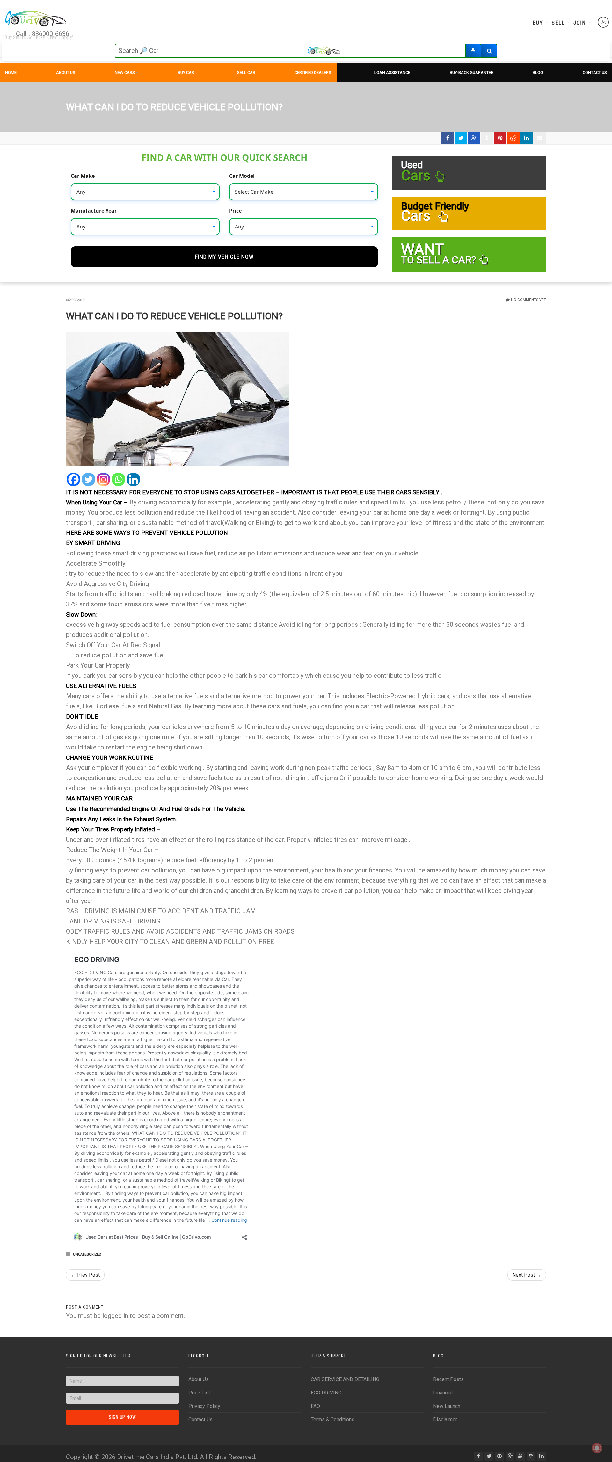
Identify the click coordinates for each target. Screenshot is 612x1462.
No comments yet (528, 300)
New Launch (446, 1406)
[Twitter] (88, 479)
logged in (115, 1316)
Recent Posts (448, 1379)
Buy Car (186, 72)
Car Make (83, 175)
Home (11, 72)
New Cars (125, 72)
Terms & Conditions (332, 1419)
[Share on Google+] (474, 138)
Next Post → (526, 1275)
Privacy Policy (204, 1406)
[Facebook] (73, 479)
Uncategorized (87, 1254)
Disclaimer (445, 1419)
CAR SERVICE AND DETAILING (345, 1379)
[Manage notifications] (597, 1448)
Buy (538, 23)
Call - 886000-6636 (42, 34)
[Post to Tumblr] (487, 138)
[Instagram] (103, 479)
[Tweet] (461, 138)
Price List (199, 1393)
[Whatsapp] (118, 479)
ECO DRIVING (326, 1393)
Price (235, 210)
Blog (538, 72)
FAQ (315, 1406)
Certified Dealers (313, 72)
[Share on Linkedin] (526, 138)
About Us (65, 72)
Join (579, 23)
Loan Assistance (392, 72)
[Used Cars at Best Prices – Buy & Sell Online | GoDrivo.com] (35, 19)
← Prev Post (85, 1275)
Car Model (242, 175)
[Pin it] (500, 138)
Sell (558, 23)
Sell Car (246, 72)
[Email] (539, 138)
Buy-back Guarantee (471, 72)
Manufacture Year (94, 210)
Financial (443, 1393)
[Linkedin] (133, 479)
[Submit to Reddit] (513, 138)
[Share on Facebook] (447, 138)
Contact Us (595, 72)
